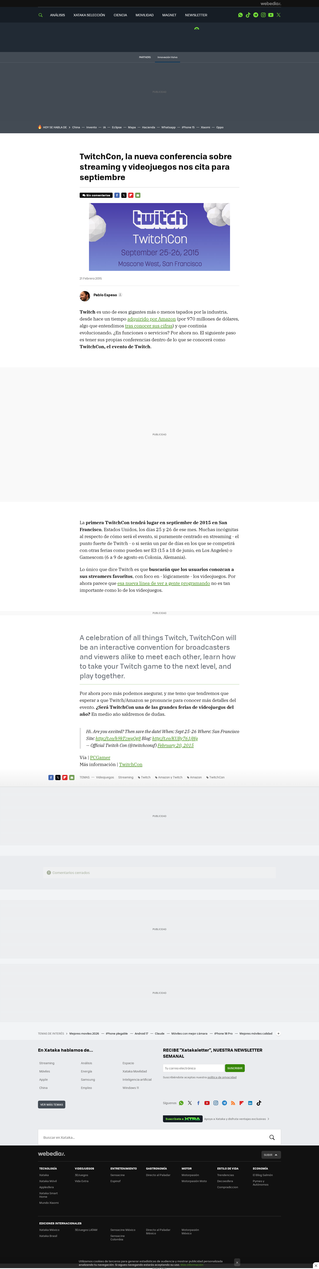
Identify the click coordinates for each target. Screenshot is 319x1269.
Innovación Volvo (168, 57)
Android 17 (142, 1033)
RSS (233, 1102)
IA (104, 127)
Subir (268, 1155)
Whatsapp (168, 127)
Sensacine (117, 1175)
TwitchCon (130, 764)
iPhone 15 (188, 127)
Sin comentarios (98, 195)
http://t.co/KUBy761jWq (175, 738)
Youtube (270, 15)
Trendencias (225, 1175)
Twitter (278, 15)
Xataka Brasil (48, 1236)
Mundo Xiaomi (49, 1203)
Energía (86, 1071)
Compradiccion (227, 1187)
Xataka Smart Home (48, 1195)
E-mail (137, 195)
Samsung (88, 1079)
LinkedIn (250, 1102)
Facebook (117, 195)
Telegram (255, 15)
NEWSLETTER (196, 14)
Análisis (86, 1063)
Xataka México (49, 1230)
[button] (107, 294)
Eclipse (117, 127)
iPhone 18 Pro (223, 1033)
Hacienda (148, 127)
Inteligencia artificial (137, 1079)
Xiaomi (205, 127)
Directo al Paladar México (158, 1231)
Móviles (44, 1071)
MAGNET (169, 14)
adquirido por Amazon (151, 319)
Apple (43, 1079)
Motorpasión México (190, 1231)
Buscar (272, 1137)
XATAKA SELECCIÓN (89, 14)
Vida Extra (82, 1181)
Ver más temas (51, 1104)
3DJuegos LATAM (86, 1230)
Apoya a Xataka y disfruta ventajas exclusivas (235, 1119)
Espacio (128, 1063)
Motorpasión (190, 1175)
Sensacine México (122, 1230)
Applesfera (46, 1187)
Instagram (263, 15)
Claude (160, 1033)
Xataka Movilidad (135, 1071)
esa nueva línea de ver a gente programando (163, 583)
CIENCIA (120, 14)
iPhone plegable (117, 1033)
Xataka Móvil (48, 1181)
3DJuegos (81, 1175)
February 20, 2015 (176, 745)
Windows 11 (131, 1087)
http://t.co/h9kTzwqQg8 (118, 738)
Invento (91, 127)
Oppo (220, 127)
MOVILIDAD (145, 14)
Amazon (196, 777)
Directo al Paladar (158, 1175)
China (76, 127)
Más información (192, 1264)
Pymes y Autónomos (260, 1182)
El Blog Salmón (263, 1175)
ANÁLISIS (57, 14)
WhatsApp (240, 15)
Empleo (86, 1087)
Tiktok (248, 15)
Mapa (132, 127)
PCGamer (100, 757)
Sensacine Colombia (117, 1237)
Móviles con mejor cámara (189, 1033)
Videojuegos (105, 777)
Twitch (146, 777)
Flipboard (130, 195)
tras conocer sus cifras (149, 326)
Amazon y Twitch (170, 777)
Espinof (115, 1181)
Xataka (44, 1175)
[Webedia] (271, 3)
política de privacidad (222, 1077)
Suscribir (234, 1068)
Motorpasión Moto (194, 1181)
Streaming (125, 777)
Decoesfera (225, 1181)
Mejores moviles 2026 (84, 1033)
